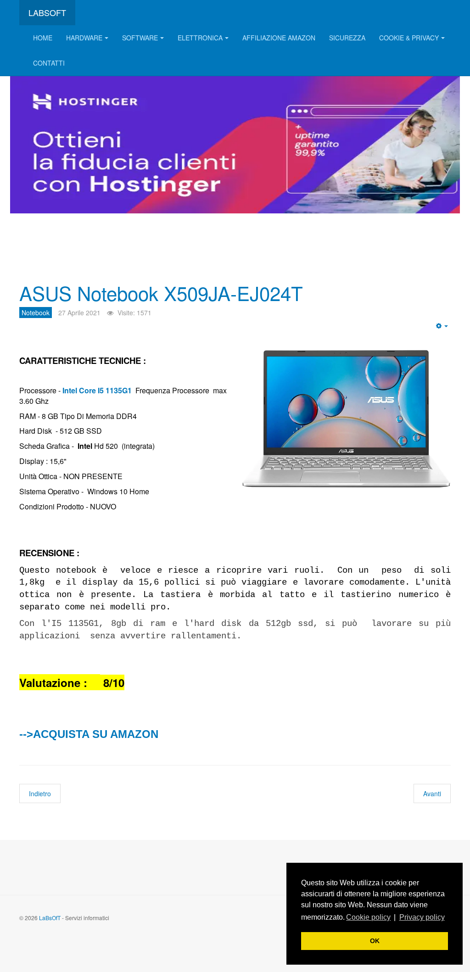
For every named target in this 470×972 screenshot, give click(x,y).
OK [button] (375, 940)
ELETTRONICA (200, 37)
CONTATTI (49, 62)
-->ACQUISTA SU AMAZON (88, 734)
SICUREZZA (347, 37)
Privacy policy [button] (422, 917)
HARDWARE (84, 37)
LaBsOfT (50, 918)
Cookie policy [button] (368, 917)
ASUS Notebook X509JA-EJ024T (161, 293)
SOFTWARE (140, 37)
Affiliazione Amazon (278, 37)
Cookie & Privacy (409, 37)
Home (42, 37)
